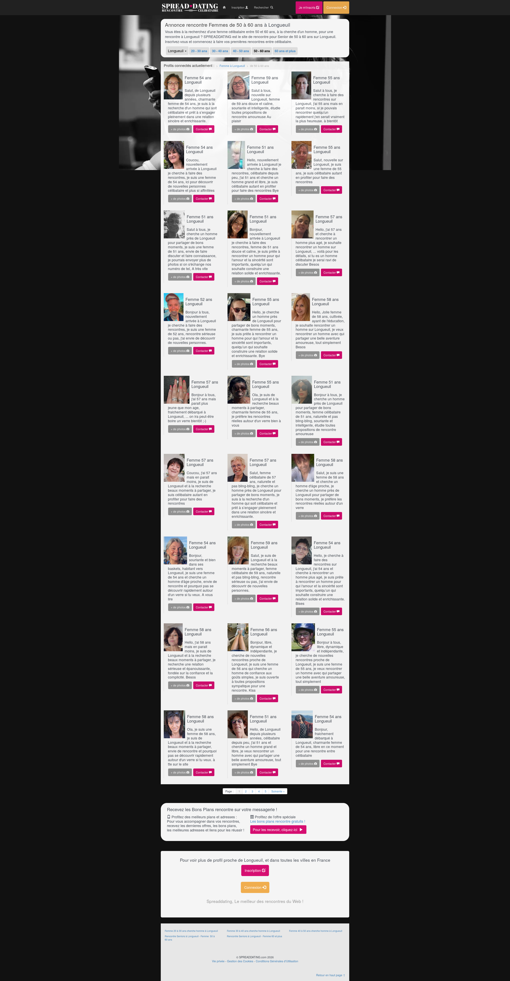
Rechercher (262, 7)
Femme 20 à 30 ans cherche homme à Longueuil (191, 930)
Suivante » (278, 791)
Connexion (253, 887)
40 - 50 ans (241, 51)
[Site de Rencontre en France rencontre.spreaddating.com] (190, 8)
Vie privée (218, 961)
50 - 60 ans (262, 51)
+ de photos (178, 129)
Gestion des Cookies (240, 961)
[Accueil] (224, 7)
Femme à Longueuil (232, 66)
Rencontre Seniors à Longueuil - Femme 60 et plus (254, 936)
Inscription (253, 870)
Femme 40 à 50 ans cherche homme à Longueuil (315, 930)
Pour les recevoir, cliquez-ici (276, 829)
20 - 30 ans (199, 51)
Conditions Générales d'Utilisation (277, 961)
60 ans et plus (285, 51)
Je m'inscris (307, 7)
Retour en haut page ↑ (330, 975)
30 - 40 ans (220, 51)
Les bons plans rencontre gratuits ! (277, 821)
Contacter (202, 129)
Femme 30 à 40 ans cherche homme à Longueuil (253, 930)
